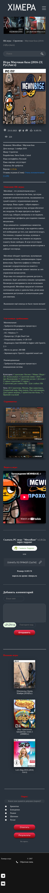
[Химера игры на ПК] (21, 6)
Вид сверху (23, 390)
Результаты (25, 835)
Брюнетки (14, 806)
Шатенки (14, 816)
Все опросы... (24, 841)
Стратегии (18, 41)
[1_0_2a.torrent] (24, 548)
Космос (27, 374)
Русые (12, 820)
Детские (41, 379)
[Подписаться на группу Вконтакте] (3, 884)
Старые (25, 381)
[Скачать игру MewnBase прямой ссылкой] (24, 563)
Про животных (36, 388)
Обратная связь (26, 862)
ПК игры (7, 41)
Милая (25, 388)
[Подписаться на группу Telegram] (3, 876)
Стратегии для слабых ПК (15, 383)
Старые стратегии (11, 381)
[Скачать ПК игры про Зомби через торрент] (35, 25)
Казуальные (12, 377)
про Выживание (10, 379)
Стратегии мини (27, 377)
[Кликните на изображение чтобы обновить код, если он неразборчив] (9, 624)
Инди (41, 374)
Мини (35, 374)
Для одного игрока (11, 392)
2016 (38, 377)
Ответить (24, 827)
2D (4, 377)
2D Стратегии (14, 388)
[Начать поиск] (42, 54)
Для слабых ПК (36, 383)
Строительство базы (30, 392)
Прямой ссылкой (11, 395)
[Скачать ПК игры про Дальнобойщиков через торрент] (14, 25)
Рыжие (13, 813)
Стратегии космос (27, 379)
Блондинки (15, 810)
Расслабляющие (36, 390)
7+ (42, 392)
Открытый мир (10, 390)
